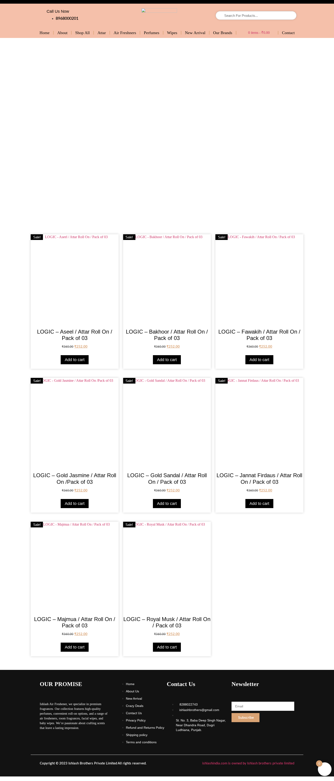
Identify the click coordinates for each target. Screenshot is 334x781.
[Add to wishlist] (112, 241)
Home (45, 32)
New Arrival (195, 32)
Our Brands (222, 32)
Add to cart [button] (75, 359)
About (62, 32)
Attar (101, 32)
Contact (288, 32)
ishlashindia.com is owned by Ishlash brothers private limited (248, 763)
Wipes (172, 32)
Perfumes (151, 32)
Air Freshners (125, 32)
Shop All (82, 32)
